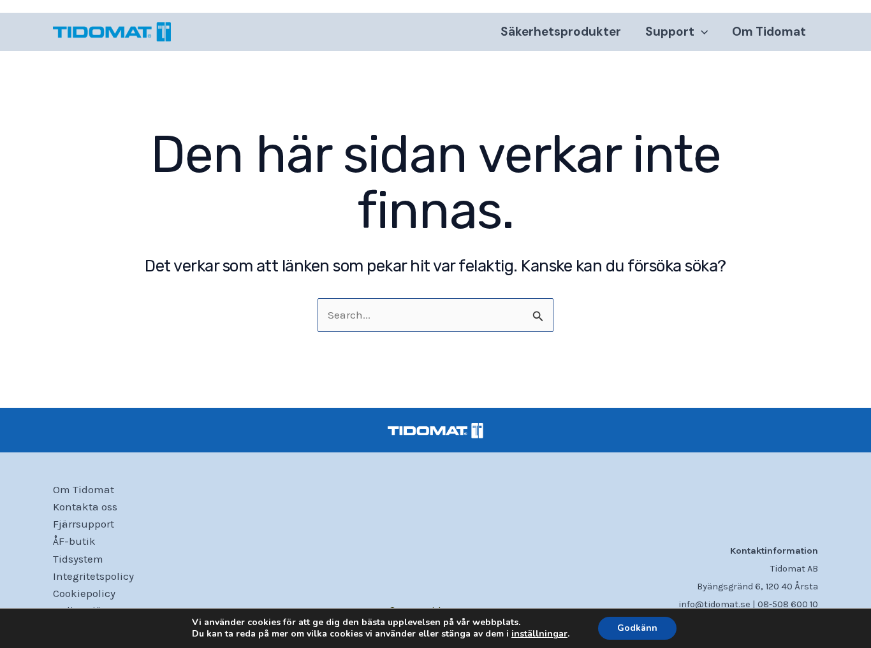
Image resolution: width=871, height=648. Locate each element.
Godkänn (637, 628)
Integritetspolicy (93, 576)
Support (669, 32)
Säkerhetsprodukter (561, 32)
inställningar (539, 634)
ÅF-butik (74, 541)
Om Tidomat (769, 32)
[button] (701, 32)
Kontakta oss (85, 506)
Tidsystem (78, 558)
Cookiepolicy (84, 593)
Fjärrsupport (83, 523)
